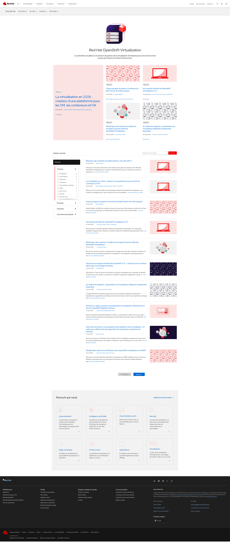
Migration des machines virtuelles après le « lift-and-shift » (109, 161)
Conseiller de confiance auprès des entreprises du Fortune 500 (186, 494)
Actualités (193, 501)
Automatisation (65, 416)
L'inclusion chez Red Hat (72, 532)
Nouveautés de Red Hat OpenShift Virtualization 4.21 (107, 222)
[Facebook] (163, 482)
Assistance (210, 4)
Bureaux (39, 532)
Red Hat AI (6, 492)
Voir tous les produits (8, 502)
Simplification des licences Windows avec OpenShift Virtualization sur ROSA (116, 350)
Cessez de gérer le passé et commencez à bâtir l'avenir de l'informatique (114, 201)
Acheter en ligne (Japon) (85, 497)
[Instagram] (172, 482)
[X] (167, 482)
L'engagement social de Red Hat (200, 508)
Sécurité (61, 194)
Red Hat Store (82, 495)
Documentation (200, 4)
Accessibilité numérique (63, 538)
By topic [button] (32, 11)
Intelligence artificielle (97, 416)
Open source (63, 191)
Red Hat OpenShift (8, 497)
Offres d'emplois (195, 511)
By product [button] (22, 11)
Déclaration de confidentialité (17, 538)
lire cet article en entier (101, 172)
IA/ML (107, 99)
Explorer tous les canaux (163, 397)
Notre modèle (157, 504)
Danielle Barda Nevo (109, 310)
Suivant (138, 374)
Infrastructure (94, 450)
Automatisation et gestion (66, 185)
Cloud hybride (122, 99)
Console (191, 4)
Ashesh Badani (118, 94)
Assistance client (45, 497)
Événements (31, 532)
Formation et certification (48, 492)
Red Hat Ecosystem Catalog (48, 505)
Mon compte (44, 495)
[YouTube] (159, 482)
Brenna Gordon (163, 134)
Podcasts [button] (42, 11)
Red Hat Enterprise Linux (10, 495)
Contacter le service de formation (125, 497)
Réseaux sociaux (120, 500)
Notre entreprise (158, 501)
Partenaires (62, 179)
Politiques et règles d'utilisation (47, 538)
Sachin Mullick (68, 109)
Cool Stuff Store (85, 532)
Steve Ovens (99, 163)
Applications (124, 450)
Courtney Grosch (157, 94)
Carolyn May (99, 310)
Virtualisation (58, 114)
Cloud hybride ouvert (127, 416)
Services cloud (109, 139)
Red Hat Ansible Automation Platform (13, 500)
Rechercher (172, 153)
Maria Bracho (100, 268)
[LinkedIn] (154, 482)
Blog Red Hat (11, 11)
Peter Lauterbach (87, 109)
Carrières (24, 532)
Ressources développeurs (48, 500)
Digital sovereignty (114, 99)
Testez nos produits (83, 492)
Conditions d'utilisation (32, 538)
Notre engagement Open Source (200, 504)
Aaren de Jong (110, 353)
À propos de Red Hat (15, 532)
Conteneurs (62, 182)
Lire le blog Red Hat (59, 532)
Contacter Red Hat (47, 532)
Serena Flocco (100, 334)
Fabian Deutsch (77, 109)
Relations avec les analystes (161, 511)
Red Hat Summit (95, 532)
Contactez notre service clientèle (125, 495)
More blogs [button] (53, 11)
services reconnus (212, 496)
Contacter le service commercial (125, 492)
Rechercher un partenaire (48, 502)
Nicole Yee (155, 134)
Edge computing (65, 450)
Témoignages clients (159, 508)
